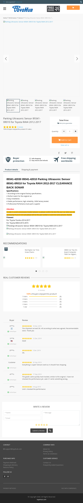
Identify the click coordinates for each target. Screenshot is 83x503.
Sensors (20, 18)
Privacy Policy (48, 451)
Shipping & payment (30, 169)
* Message (47, 413)
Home (5, 18)
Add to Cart (66, 140)
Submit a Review (39, 431)
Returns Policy (8, 467)
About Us (46, 449)
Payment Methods (9, 463)
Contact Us (18, 2)
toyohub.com (41, 499)
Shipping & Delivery (10, 465)
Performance (13, 18)
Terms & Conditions (50, 454)
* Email (7, 418)
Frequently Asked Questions (53, 465)
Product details (11, 169)
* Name (7, 413)
